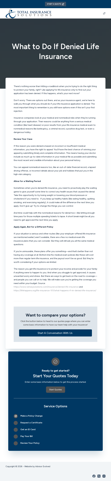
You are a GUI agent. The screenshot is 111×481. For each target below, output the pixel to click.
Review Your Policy (30, 443)
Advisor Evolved (42, 466)
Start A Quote (54, 4)
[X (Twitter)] (98, 476)
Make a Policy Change (31, 416)
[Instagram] (103, 476)
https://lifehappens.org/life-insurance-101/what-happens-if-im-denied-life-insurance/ (55, 290)
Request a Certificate (31, 422)
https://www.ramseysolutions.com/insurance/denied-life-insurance (46, 287)
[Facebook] (93, 476)
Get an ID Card (27, 429)
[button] (55, 332)
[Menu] (104, 13)
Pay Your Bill (26, 436)
